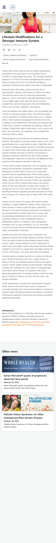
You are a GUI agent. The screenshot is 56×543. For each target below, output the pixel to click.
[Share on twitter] (14, 50)
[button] (4, 7)
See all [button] (5, 63)
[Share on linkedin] (9, 50)
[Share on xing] (19, 50)
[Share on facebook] (4, 50)
